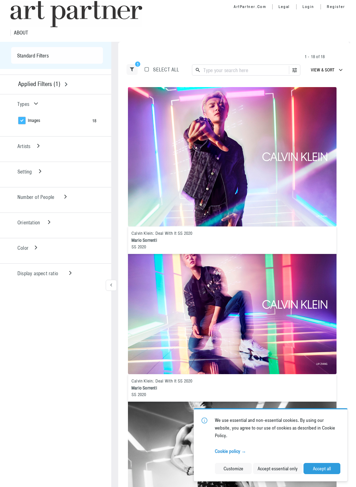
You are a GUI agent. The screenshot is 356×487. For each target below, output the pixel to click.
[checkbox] (330, 93)
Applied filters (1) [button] (39, 83)
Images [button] (34, 120)
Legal (284, 6)
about (21, 33)
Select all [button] (166, 69)
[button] (132, 69)
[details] (232, 156)
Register (336, 6)
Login (308, 6)
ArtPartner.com (250, 6)
